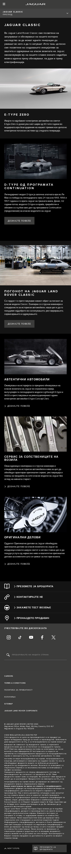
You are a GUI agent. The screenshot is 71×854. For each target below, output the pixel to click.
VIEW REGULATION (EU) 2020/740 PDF (20, 735)
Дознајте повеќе (19, 221)
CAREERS (8, 676)
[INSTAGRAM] (8, 637)
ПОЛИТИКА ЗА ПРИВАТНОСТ (18, 690)
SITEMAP (8, 704)
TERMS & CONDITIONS (15, 683)
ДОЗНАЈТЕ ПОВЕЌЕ (19, 324)
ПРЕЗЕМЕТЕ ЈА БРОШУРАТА (48, 848)
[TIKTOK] (20, 637)
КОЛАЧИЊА (10, 697)
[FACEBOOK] (42, 637)
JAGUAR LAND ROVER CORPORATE (21, 711)
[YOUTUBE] (31, 637)
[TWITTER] (53, 637)
